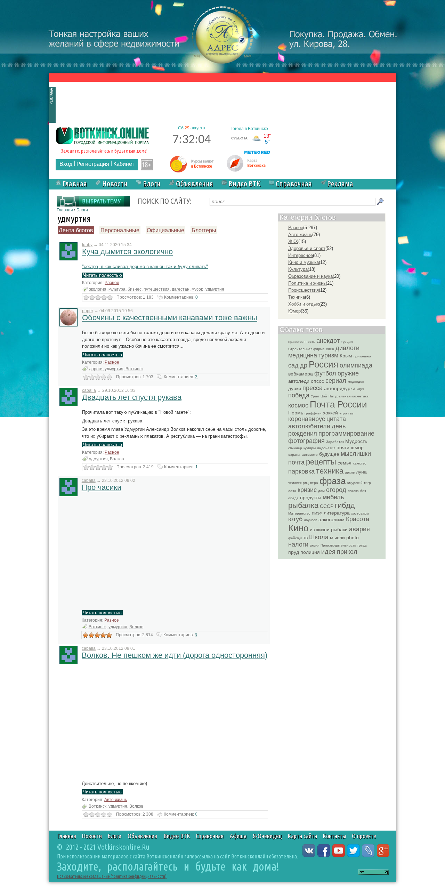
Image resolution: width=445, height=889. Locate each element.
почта (296, 462)
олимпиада (356, 365)
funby (87, 244)
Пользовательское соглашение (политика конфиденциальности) (112, 876)
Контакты (334, 835)
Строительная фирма (306, 349)
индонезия (326, 448)
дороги (96, 368)
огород (336, 489)
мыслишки (356, 453)
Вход (65, 164)
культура (117, 289)
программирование (346, 433)
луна (361, 472)
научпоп (310, 520)
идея (328, 551)
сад (293, 365)
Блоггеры (204, 230)
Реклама (340, 183)
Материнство (299, 513)
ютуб (295, 519)
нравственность (301, 342)
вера (314, 483)
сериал (335, 380)
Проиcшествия (303, 290)
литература (337, 513)
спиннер (295, 448)
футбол (325, 373)
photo (352, 537)
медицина (302, 355)
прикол (347, 551)
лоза (292, 491)
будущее (329, 454)
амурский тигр (359, 483)
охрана (294, 454)
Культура (298, 269)
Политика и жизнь (307, 283)
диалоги (347, 348)
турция (347, 342)
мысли (337, 537)
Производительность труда (344, 545)
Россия (323, 364)
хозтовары (360, 513)
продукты (310, 497)
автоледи (298, 381)
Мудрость (356, 441)
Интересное (300, 255)
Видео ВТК (244, 183)
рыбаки (339, 529)
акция (314, 545)
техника (329, 471)
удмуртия (214, 289)
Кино (298, 528)
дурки (294, 388)
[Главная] (102, 135)
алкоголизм (331, 519)
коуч (360, 389)
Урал (315, 396)
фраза (332, 481)
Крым (346, 355)
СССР (326, 506)
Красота (357, 519)
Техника (296, 297)
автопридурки (339, 388)
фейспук (295, 538)
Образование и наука (310, 276)
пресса (312, 388)
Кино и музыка (303, 262)
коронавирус (306, 418)
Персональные (119, 230)
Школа (319, 537)
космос (298, 405)
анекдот (328, 340)
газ (351, 413)
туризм (328, 355)
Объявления (194, 183)
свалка (353, 491)
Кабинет (123, 164)
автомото (310, 454)
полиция (310, 552)
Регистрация (92, 164)
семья (344, 463)
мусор (197, 289)
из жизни (320, 529)
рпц (306, 483)
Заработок (335, 442)
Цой (324, 396)
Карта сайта (302, 835)
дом (321, 491)
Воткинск (134, 368)
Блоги (152, 183)
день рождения (317, 430)
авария (359, 529)
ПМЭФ (317, 513)
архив (350, 472)
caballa (89, 390)
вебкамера (300, 374)
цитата (336, 418)
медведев (356, 381)
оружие (348, 373)
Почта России (338, 404)
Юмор (294, 311)
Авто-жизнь (115, 799)
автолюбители (309, 426)
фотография (306, 440)
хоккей (330, 412)
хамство (359, 463)
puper (87, 310)
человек (294, 483)
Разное (112, 282)
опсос (317, 381)
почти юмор (350, 447)
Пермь (295, 412)
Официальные (165, 230)
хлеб (330, 349)
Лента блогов (76, 230)
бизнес (134, 289)
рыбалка (303, 505)
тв (305, 537)
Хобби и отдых (303, 304)
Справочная (294, 183)
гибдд (345, 505)
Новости (115, 183)
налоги (298, 544)
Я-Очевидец (267, 835)
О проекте (364, 835)
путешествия (157, 289)
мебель (333, 497)
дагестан (180, 289)
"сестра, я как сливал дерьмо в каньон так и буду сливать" (145, 266)
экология (97, 289)
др (303, 365)
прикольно (362, 356)
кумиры (310, 448)
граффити (313, 413)
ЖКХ (293, 241)
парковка (301, 471)
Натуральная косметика (349, 396)
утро (343, 413)
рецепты (321, 462)
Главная (75, 183)
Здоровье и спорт (306, 248)
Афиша (238, 835)
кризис (307, 489)
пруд (293, 552)
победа (298, 395)
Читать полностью (102, 275)
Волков (117, 458)
